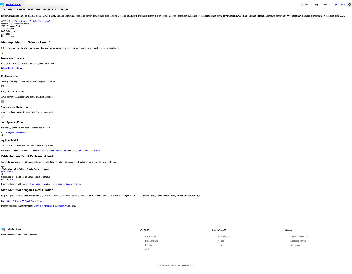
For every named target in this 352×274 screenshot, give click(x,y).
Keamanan (295, 245)
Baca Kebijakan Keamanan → (14, 132)
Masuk (327, 4)
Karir (220, 245)
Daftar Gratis (339, 4)
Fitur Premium (151, 241)
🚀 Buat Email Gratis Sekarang (15, 21)
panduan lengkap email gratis (67, 184)
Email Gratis (150, 236)
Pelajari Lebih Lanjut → (11, 68)
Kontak (221, 241)
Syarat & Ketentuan (42, 206)
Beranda (304, 4)
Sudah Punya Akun (33, 201)
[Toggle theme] (349, 4)
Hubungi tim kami (38, 184)
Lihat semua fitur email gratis (54, 150)
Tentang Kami (224, 236)
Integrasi (149, 245)
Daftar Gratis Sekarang (11, 201)
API (147, 249)
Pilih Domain (7, 172)
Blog (316, 4)
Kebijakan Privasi (62, 206)
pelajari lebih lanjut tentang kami (86, 150)
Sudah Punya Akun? (41, 21)
